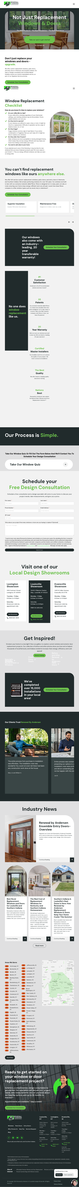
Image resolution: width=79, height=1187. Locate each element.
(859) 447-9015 (56, 1145)
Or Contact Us (39, 45)
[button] (73, 4)
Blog (9, 1132)
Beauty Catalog (39, 655)
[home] (11, 4)
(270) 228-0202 (67, 1143)
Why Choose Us (13, 1129)
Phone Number (12, 508)
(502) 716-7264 (38, 619)
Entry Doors (27, 1126)
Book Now (10, 1057)
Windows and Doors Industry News (53, 1169)
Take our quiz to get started (39, 40)
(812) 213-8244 (61, 616)
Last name (46, 500)
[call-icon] (8, 618)
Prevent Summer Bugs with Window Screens (27, 1171)
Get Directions (12, 614)
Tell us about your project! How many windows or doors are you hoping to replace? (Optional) (31, 522)
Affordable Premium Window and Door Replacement (29, 1169)
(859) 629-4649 (14, 618)
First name (11, 500)
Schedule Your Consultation (17, 82)
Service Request (31, 1129)
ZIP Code (10, 515)
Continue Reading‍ (12, 938)
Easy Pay (21, 1129)
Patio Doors (18, 1126)
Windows (11, 1126)
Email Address (47, 508)
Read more (39, 946)
